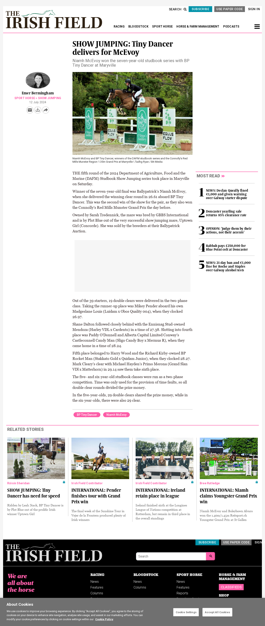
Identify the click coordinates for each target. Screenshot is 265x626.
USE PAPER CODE (229, 9)
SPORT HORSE (162, 26)
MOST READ (208, 175)
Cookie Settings (186, 612)
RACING (119, 26)
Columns (96, 593)
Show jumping (49, 98)
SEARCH (175, 9)
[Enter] (210, 556)
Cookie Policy (104, 619)
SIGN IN (254, 9)
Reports (182, 593)
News (94, 582)
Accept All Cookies (217, 612)
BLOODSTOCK (138, 26)
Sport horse (24, 98)
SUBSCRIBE (200, 9)
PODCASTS (231, 26)
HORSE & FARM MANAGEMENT (198, 26)
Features (96, 587)
